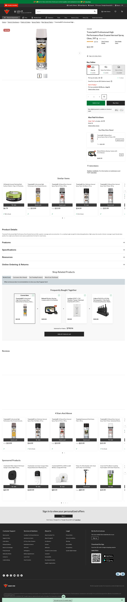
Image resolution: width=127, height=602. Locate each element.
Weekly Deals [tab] (7, 277)
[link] (93, 42)
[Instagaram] (11, 575)
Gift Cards (26, 547)
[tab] (93, 69)
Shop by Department (12, 17)
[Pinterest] (18, 575)
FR (122, 5)
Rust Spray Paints (47, 22)
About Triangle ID (49, 538)
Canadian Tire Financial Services (31, 535)
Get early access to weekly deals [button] (62, 600)
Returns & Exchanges (8, 547)
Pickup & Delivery (7, 544)
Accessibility (69, 544)
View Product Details (105, 42)
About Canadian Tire (49, 535)
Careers (47, 544)
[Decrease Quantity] (88, 97)
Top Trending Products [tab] (36, 277)
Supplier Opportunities (50, 563)
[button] (95, 12)
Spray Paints (36, 22)
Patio (58, 17)
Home (4, 22)
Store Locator (6, 535)
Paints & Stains (25, 22)
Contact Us (5, 557)
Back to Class (75, 17)
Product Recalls (6, 550)
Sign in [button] (118, 5)
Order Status (106, 11)
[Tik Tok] (21, 575)
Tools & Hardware (13, 22)
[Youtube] (14, 575)
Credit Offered (73, 5)
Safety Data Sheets (7, 553)
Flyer (26, 17)
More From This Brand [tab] (51, 277)
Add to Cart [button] (96, 103)
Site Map (68, 541)
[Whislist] (115, 12)
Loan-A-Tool (26, 557)
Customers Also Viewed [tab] (20, 277)
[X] (7, 575)
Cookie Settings (6, 560)
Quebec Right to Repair (71, 550)
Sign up (95, 538)
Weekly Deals (37, 17)
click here (94, 172)
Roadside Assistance (29, 544)
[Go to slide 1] (39, 76)
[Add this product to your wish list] (104, 96)
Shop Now (88, 2)
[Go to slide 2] (45, 76)
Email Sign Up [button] (83, 5)
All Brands (47, 547)
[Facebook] (4, 575)
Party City (85, 17)
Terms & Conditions (70, 538)
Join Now (77, 520)
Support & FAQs (6, 538)
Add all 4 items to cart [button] (64, 334)
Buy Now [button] (116, 103)
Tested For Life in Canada (51, 550)
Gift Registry (27, 550)
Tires (65, 17)
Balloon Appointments (29, 553)
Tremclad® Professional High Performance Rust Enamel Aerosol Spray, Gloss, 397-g (105, 35)
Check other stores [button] (93, 89)
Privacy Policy (69, 535)
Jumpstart (47, 553)
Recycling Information (50, 560)
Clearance (50, 17)
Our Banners (48, 541)
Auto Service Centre (28, 538)
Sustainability (48, 557)
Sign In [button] (63, 516)
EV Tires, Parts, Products (29, 541)
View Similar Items (118, 42)
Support (92, 5)
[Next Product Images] (79, 53)
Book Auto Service (97, 17)
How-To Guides (27, 560)
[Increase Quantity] (99, 97)
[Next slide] (125, 191)
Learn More (94, 550)
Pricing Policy (69, 547)
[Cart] (122, 12)
